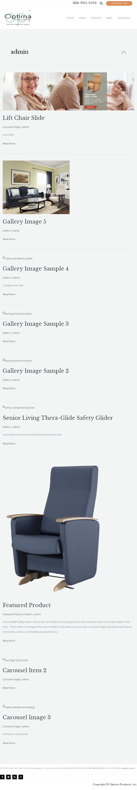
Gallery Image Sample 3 (36, 324)
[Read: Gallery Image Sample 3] (17, 314)
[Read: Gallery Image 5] (36, 187)
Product (27, 614)
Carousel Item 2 (24, 670)
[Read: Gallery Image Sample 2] (17, 361)
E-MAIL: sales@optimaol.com (125, 768)
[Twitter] (8, 777)
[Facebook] (2, 777)
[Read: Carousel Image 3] (19, 707)
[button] (101, 3)
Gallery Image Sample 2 (36, 371)
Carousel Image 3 (27, 717)
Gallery (7, 231)
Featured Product (27, 605)
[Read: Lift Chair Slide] (68, 91)
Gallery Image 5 (24, 221)
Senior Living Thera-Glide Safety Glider (58, 418)
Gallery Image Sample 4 (36, 268)
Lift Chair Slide (24, 118)
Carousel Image (11, 127)
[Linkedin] (14, 777)
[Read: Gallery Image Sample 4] (18, 258)
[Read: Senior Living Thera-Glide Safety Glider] (19, 408)
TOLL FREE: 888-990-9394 (93, 768)
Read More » (9, 143)
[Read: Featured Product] (56, 529)
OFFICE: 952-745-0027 (76, 768)
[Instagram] (20, 777)
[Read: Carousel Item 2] (15, 660)
